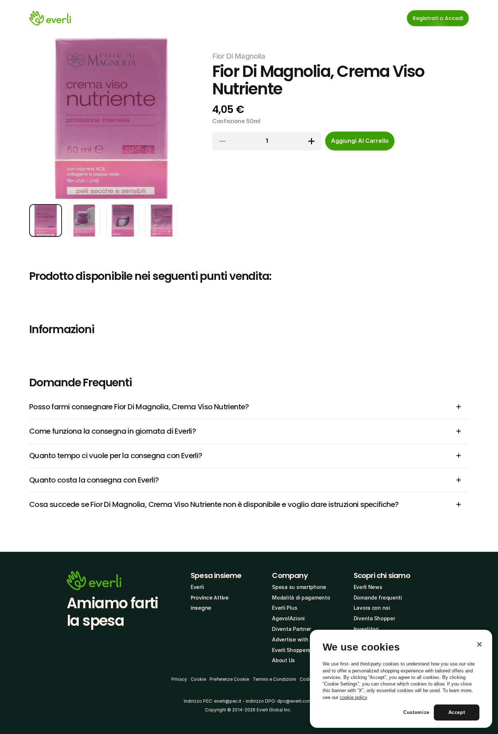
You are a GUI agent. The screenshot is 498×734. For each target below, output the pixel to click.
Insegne (201, 608)
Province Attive (210, 597)
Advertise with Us (294, 639)
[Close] (479, 644)
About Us (283, 660)
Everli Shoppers (291, 650)
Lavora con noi (372, 608)
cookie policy (353, 697)
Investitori (366, 629)
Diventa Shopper (374, 618)
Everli (197, 587)
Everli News (368, 587)
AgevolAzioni (288, 618)
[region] (401, 679)
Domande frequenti (378, 597)
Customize (416, 712)
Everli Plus (284, 608)
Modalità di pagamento (301, 597)
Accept (456, 712)
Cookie (198, 679)
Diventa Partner (291, 629)
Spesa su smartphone (299, 587)
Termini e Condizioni (274, 679)
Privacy (179, 679)
